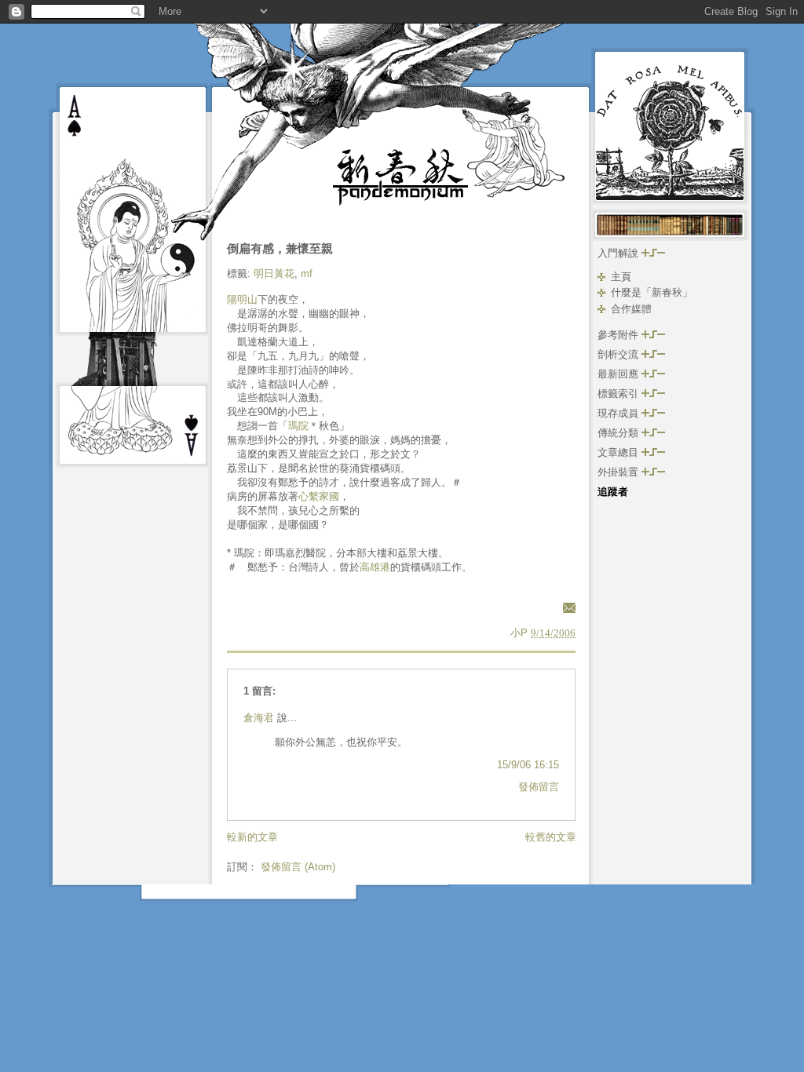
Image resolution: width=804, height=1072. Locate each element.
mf (306, 273)
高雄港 (375, 567)
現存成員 (619, 413)
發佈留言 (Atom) (298, 867)
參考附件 (619, 335)
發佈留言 (538, 787)
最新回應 (619, 374)
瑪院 (298, 426)
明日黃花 (274, 273)
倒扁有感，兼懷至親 (280, 248)
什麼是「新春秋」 (652, 292)
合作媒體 (631, 309)
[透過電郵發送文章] (567, 607)
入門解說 (619, 253)
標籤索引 (619, 393)
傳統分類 (619, 433)
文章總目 (619, 452)
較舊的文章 (550, 837)
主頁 (621, 277)
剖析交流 (619, 354)
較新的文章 (252, 837)
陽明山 (242, 299)
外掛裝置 (619, 472)
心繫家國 (318, 496)
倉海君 (258, 718)
